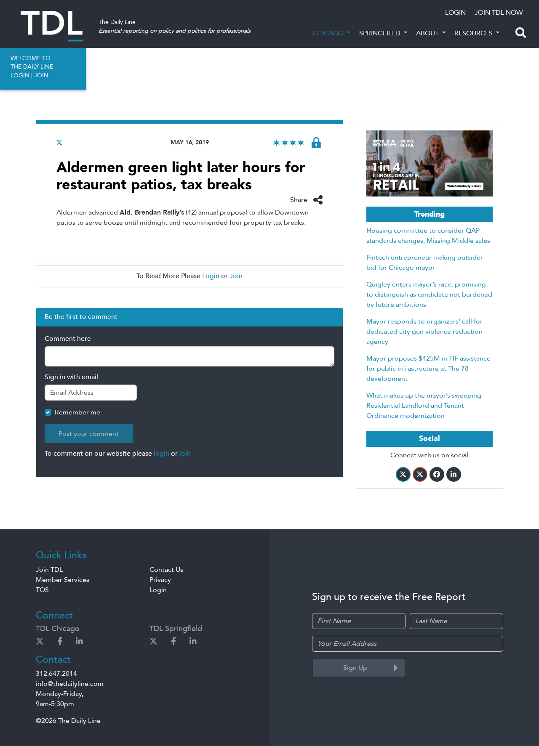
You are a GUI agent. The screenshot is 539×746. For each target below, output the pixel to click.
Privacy (160, 579)
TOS (42, 590)
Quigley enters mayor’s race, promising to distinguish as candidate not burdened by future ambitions (429, 294)
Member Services (62, 579)
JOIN (41, 76)
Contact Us (166, 569)
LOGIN (455, 12)
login (161, 453)
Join (236, 276)
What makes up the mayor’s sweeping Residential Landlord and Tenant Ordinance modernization (423, 405)
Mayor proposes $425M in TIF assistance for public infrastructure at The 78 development (428, 368)
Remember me (77, 412)
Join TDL (49, 569)
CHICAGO (328, 33)
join (185, 453)
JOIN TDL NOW (499, 12)
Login (210, 276)
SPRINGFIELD (380, 33)
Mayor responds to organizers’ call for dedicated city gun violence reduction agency (424, 331)
